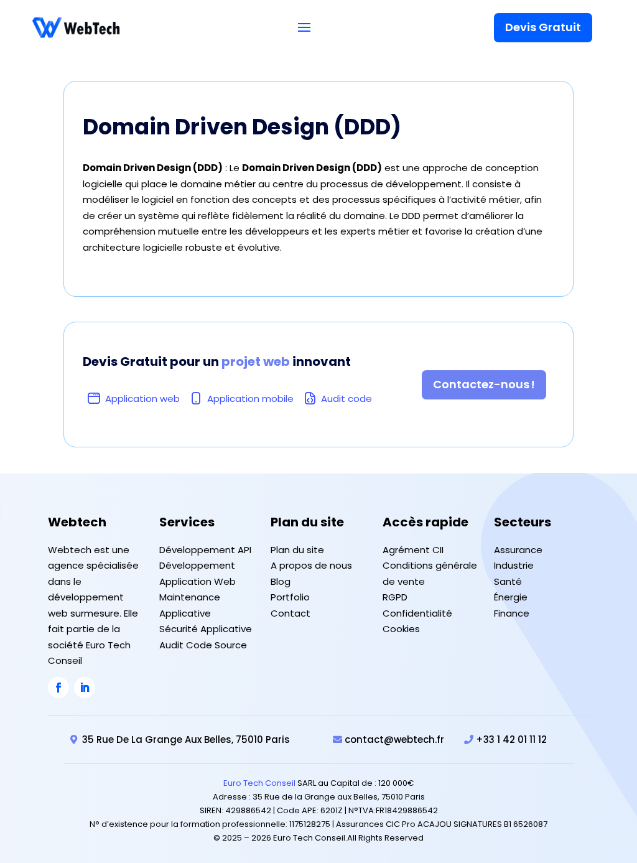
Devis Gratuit (543, 27)
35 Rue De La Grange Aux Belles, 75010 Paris (186, 739)
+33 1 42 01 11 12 (511, 739)
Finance (511, 613)
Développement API (205, 549)
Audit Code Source (203, 644)
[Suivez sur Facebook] (58, 687)
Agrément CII (413, 549)
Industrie (514, 565)
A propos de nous (311, 565)
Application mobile (250, 398)
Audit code (346, 398)
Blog (281, 581)
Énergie (511, 597)
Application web (142, 398)
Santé (508, 581)
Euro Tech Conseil (259, 783)
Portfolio (290, 597)
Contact (290, 613)
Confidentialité (417, 613)
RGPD (395, 597)
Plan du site (297, 549)
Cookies (401, 628)
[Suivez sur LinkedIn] (84, 687)
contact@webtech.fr (394, 739)
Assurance (518, 549)
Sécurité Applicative (205, 628)
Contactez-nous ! (484, 384)
